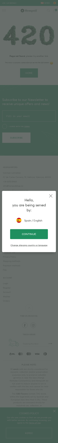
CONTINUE (29, 234)
